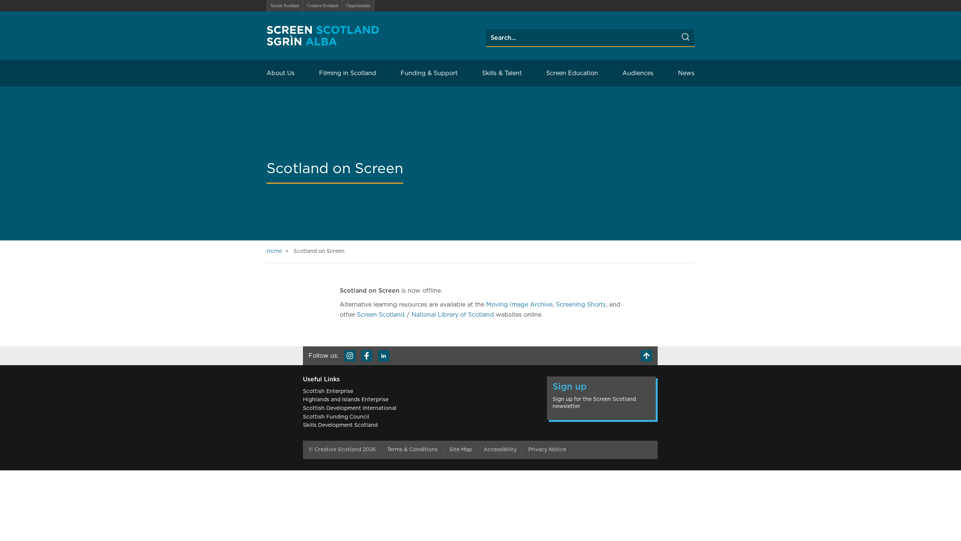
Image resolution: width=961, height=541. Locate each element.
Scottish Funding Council (336, 417)
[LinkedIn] (383, 355)
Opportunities (358, 5)
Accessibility (500, 449)
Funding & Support (429, 73)
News (686, 73)
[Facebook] (366, 355)
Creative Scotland (322, 5)
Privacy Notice (547, 449)
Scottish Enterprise (328, 391)
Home (274, 251)
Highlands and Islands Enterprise (346, 399)
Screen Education (572, 73)
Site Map (460, 449)
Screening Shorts (581, 305)
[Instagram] (349, 355)
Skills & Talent (502, 73)
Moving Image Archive (519, 305)
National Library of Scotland (452, 315)
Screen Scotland (285, 5)
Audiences (638, 73)
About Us (281, 73)
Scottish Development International (349, 408)
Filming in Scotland (347, 73)
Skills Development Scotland (340, 425)
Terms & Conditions (412, 449)
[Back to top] (646, 355)
